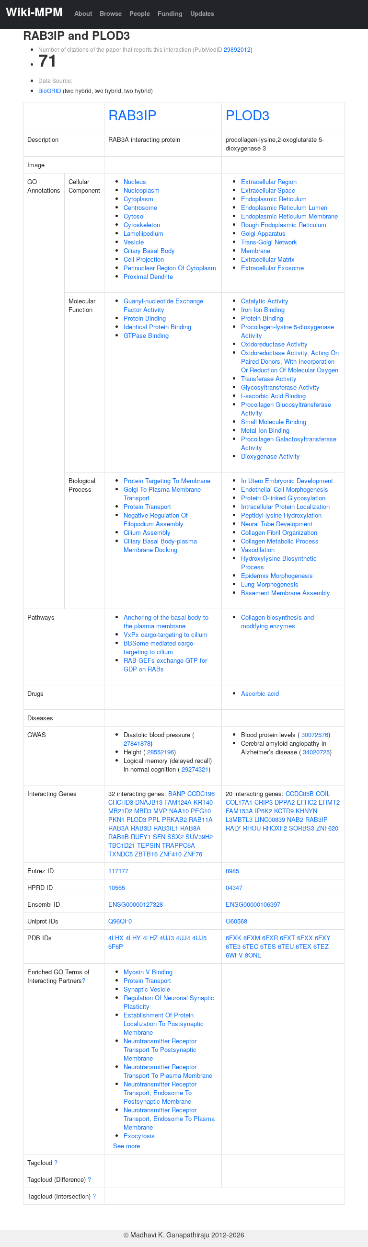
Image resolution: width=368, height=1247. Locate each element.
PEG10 (201, 810)
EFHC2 (307, 802)
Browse (111, 13)
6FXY (323, 937)
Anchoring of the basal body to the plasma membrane (166, 621)
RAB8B (118, 836)
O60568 (236, 920)
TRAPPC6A (178, 845)
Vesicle (134, 241)
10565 (116, 887)
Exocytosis (139, 1135)
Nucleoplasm (142, 190)
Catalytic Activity (264, 300)
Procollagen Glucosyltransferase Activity (286, 408)
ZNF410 (171, 853)
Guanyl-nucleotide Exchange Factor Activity (163, 305)
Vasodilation (258, 549)
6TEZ (321, 946)
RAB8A (190, 827)
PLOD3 (248, 114)
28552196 (160, 751)
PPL (154, 819)
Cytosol (134, 215)
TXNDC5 (120, 853)
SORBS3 (301, 827)
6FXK (234, 937)
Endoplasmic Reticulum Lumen (284, 207)
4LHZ (150, 937)
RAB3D (141, 827)
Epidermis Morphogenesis (277, 575)
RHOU (252, 827)
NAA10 (179, 810)
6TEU (286, 946)
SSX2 (175, 836)
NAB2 (295, 819)
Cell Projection (144, 259)
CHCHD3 (120, 802)
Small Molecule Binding (273, 421)
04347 (234, 887)
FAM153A (239, 810)
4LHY (133, 937)
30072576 (314, 734)
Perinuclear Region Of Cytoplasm (170, 267)
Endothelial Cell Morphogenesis (284, 489)
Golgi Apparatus (263, 233)
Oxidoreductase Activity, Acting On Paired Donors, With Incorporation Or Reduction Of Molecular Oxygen (290, 361)
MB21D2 (120, 810)
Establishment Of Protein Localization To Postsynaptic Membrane (164, 1023)
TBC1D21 (121, 845)
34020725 (316, 751)
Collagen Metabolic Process (280, 540)
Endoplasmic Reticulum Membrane (289, 215)
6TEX (303, 946)
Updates (202, 13)
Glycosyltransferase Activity (280, 387)
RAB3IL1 (165, 827)
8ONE (253, 954)
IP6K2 (263, 810)
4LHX (116, 937)
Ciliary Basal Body (149, 250)
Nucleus (135, 181)
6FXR (270, 937)
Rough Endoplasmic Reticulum (283, 224)
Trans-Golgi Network (269, 241)
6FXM (251, 937)
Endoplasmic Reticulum (274, 198)
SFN (159, 836)
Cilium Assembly (147, 532)
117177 (118, 870)
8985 (232, 870)
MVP (160, 810)
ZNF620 (327, 827)
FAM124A (178, 802)
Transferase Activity (269, 378)
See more (126, 1145)
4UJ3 (167, 937)
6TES (268, 946)
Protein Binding (145, 318)
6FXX (305, 937)
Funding (170, 13)
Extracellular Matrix (268, 259)
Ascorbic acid (260, 693)
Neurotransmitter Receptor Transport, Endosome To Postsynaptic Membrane (160, 1092)
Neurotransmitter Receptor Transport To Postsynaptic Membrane (160, 1049)
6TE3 (233, 946)
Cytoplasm (138, 198)
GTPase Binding (146, 335)
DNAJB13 (148, 802)
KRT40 (203, 802)
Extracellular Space (268, 190)
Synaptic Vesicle (147, 988)
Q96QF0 (120, 920)
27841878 (137, 743)
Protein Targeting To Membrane (167, 480)
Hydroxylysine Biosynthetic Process (279, 562)
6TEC (250, 946)
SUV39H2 (199, 836)
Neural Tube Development (276, 523)
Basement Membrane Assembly (285, 592)
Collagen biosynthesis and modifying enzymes (277, 621)
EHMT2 (329, 802)
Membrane (255, 250)
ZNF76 (193, 853)
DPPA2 (285, 802)
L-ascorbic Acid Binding (273, 395)
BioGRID (49, 90)
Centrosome (140, 207)
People (139, 13)
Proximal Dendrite (148, 276)
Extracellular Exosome (272, 267)
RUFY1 (141, 836)
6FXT (287, 937)
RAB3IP (132, 114)
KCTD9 (284, 810)
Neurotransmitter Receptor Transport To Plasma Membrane (168, 1071)
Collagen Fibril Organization (279, 532)
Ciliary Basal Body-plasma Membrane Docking (160, 545)
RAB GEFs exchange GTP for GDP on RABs (165, 664)
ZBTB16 (146, 853)
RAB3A (118, 827)
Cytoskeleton (142, 224)
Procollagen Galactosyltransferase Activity (288, 443)
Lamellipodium (143, 233)
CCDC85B (300, 793)
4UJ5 (199, 937)
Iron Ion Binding (263, 309)
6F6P (115, 946)
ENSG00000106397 (253, 904)
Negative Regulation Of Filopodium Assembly (156, 519)
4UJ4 (183, 937)
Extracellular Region (269, 181)
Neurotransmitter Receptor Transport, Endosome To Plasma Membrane (169, 1118)
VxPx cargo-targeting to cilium (165, 634)
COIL (323, 793)
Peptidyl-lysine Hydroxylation (281, 515)
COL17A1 (239, 802)
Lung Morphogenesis (270, 584)
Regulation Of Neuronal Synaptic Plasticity (169, 1002)
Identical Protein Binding (157, 326)
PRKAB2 (174, 819)
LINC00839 (269, 819)
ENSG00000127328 (135, 904)
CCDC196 (201, 793)
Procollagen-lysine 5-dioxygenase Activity (287, 331)
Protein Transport (147, 506)
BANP (176, 793)
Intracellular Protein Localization (285, 506)
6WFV (234, 954)
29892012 (237, 49)
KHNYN (306, 810)
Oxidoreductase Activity (274, 343)
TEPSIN (148, 845)
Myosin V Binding (148, 971)
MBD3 (142, 810)
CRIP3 (263, 802)
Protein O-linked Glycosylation (283, 497)
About (83, 13)
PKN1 (116, 819)
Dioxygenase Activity (270, 456)
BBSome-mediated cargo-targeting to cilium (159, 647)
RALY (233, 827)
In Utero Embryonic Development (287, 480)
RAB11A (201, 819)
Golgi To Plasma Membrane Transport (162, 493)
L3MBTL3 (239, 819)
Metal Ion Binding (265, 430)
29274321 (195, 769)
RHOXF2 (275, 827)
